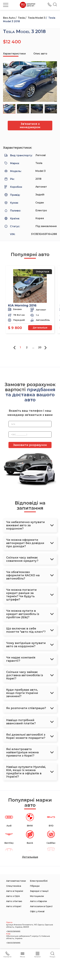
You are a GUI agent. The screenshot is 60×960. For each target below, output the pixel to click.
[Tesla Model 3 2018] (30, 81)
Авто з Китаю (14, 901)
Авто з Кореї (13, 906)
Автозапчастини (16, 880)
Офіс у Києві (37, 911)
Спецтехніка (13, 886)
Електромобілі (39, 880)
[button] (5, 5)
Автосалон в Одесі (41, 906)
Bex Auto (9, 17)
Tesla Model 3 (36, 17)
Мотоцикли (37, 896)
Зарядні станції (39, 891)
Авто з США (13, 896)
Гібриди (35, 886)
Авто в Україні (14, 891)
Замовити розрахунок (30, 445)
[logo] (27, 5)
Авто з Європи (38, 901)
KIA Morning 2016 (22, 305)
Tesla (21, 17)
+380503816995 (49, 4)
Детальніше (40, 327)
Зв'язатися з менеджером (30, 125)
